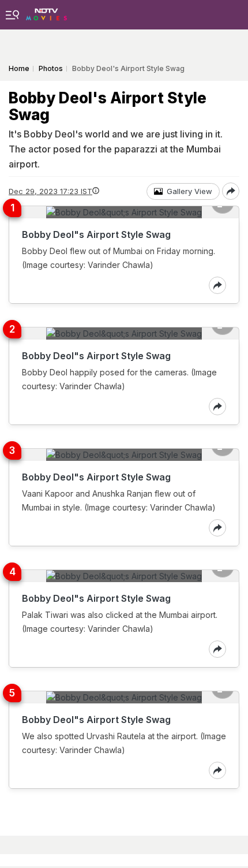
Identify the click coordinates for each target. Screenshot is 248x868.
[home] (46, 11)
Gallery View (189, 191)
